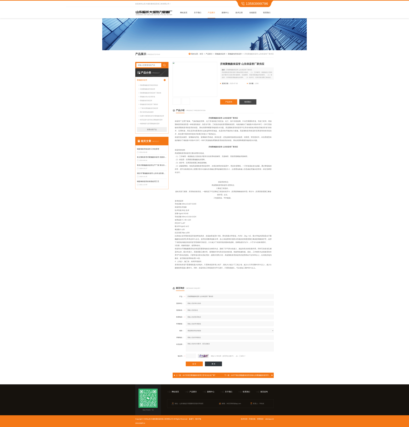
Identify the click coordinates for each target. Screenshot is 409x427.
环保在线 (252, 419)
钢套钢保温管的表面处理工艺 (148, 181)
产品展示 (211, 13)
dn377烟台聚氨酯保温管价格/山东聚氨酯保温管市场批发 (252, 375)
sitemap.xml (269, 419)
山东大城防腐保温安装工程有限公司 (155, 4)
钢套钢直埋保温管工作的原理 (148, 149)
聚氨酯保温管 (220, 54)
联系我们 (266, 13)
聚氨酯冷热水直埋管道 (147, 97)
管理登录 (260, 419)
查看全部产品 (152, 129)
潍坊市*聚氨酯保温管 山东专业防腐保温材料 (152, 173)
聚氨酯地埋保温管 (235, 54)
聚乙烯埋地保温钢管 (147, 112)
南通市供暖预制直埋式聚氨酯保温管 (152, 116)
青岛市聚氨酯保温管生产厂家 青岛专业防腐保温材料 (152, 165)
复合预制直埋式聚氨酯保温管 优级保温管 (152, 157)
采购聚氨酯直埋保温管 (147, 89)
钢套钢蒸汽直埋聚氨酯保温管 (150, 123)
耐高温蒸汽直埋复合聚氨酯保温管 (151, 120)
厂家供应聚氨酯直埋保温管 (149, 108)
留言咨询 (264, 392)
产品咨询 (228, 102)
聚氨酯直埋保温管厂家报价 (149, 104)
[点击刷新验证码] (203, 356)
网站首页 (183, 13)
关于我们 (197, 13)
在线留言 (253, 13)
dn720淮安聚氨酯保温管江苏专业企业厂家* (199, 375)
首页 (201, 54)
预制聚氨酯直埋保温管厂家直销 (150, 93)
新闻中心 (225, 13)
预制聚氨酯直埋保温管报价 (149, 85)
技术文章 (239, 13)
